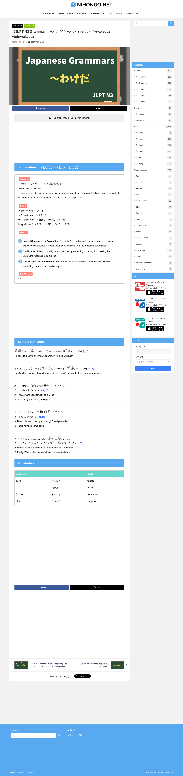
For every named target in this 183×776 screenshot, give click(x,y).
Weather (153, 244)
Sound (153, 213)
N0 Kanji (153, 133)
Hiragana (153, 114)
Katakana (153, 120)
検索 (153, 369)
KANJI (70, 13)
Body (153, 176)
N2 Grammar (153, 83)
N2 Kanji (153, 145)
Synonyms (153, 269)
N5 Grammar (153, 102)
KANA (61, 13)
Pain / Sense (153, 201)
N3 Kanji (153, 151)
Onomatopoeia (152, 170)
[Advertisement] (69, 143)
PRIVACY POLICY (132, 13)
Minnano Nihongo (153, 263)
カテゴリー (140, 357)
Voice (153, 232)
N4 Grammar (153, 95)
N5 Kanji (153, 164)
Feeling (153, 188)
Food (153, 195)
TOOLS (118, 13)
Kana (152, 108)
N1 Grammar (153, 77)
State (153, 219)
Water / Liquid (153, 238)
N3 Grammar (29, 25)
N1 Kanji (153, 139)
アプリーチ (162, 288)
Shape (153, 207)
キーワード (140, 347)
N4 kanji (153, 157)
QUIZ (110, 13)
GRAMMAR (81, 13)
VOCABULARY (49, 13)
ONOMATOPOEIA (96, 13)
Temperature (153, 225)
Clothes (153, 182)
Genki (153, 257)
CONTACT (30, 772)
